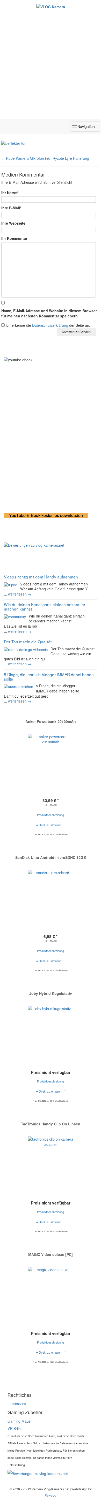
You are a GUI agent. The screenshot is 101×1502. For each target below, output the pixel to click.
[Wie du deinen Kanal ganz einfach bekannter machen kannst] (15, 616)
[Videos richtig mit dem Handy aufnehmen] (10, 584)
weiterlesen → (19, 594)
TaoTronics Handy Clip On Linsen (50, 1123)
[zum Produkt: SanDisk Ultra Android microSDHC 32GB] (50, 888)
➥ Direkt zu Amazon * (51, 825)
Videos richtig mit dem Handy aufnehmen (41, 577)
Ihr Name (9, 192)
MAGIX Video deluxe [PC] (50, 1254)
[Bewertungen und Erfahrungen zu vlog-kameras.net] (50, 545)
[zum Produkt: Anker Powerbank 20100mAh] (50, 756)
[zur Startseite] (50, 6)
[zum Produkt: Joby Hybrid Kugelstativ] (50, 1028)
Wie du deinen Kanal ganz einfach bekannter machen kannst (44, 606)
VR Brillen (16, 1428)
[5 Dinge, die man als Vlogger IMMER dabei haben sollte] (18, 686)
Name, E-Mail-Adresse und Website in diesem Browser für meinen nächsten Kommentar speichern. (49, 313)
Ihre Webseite (13, 223)
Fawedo (50, 1495)
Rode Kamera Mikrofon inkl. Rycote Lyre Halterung (47, 158)
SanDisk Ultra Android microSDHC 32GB (50, 857)
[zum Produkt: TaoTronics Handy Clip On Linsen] (50, 1159)
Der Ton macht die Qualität (28, 641)
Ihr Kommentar (14, 238)
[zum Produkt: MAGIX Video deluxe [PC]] (50, 1289)
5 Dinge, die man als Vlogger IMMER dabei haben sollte (49, 677)
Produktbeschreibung (50, 815)
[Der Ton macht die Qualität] (26, 649)
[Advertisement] (50, 62)
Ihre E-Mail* (11, 207)
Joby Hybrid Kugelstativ (50, 993)
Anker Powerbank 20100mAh (50, 721)
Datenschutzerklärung (50, 325)
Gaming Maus (19, 1421)
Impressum (17, 1403)
